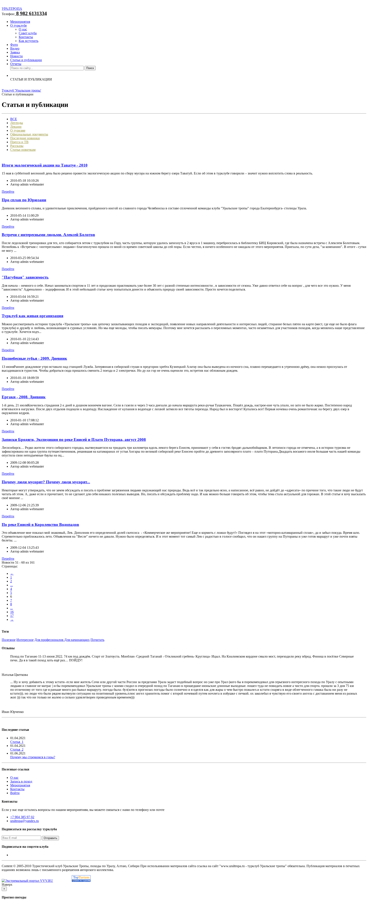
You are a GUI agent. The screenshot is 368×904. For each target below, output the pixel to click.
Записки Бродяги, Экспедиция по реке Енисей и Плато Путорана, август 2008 (74, 439)
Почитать (97, 640)
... (11, 585)
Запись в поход (21, 781)
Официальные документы (29, 134)
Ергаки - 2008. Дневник (24, 397)
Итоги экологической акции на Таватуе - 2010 (45, 165)
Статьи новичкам (23, 149)
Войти (15, 793)
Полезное (9, 640)
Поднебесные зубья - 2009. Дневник (34, 358)
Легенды (16, 123)
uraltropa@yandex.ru (24, 821)
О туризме (17, 130)
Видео (14, 48)
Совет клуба (28, 33)
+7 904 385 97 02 (22, 817)
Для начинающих (77, 640)
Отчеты (15, 64)
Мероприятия (20, 21)
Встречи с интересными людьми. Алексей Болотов (48, 234)
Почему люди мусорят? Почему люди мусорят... (46, 482)
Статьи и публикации (26, 60)
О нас (23, 29)
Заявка (15, 52)
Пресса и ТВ (19, 142)
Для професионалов (49, 640)
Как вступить (28, 41)
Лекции (16, 126)
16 (12, 612)
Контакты (26, 37)
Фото (14, 44)
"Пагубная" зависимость (25, 277)
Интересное (25, 640)
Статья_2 (16, 749)
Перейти (8, 191)
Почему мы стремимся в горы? (32, 757)
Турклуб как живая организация (32, 316)
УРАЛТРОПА (12, 8)
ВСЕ (13, 119)
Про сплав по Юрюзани (24, 200)
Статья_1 (16, 742)
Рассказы (16, 146)
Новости (16, 56)
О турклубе (18, 25)
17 (12, 616)
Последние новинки (25, 138)
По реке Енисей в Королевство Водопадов (40, 524)
